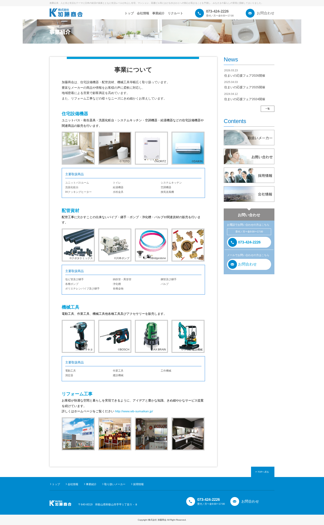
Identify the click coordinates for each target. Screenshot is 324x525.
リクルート (175, 13)
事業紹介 (158, 13)
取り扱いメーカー (114, 484)
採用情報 (138, 484)
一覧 (267, 108)
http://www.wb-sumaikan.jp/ (134, 411)
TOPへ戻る (263, 472)
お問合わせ (265, 13)
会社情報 (143, 13)
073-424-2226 (249, 242)
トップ (129, 13)
